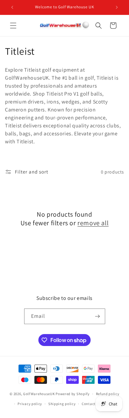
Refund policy (107, 393)
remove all (92, 223)
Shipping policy (62, 403)
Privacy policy (30, 403)
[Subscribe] (97, 316)
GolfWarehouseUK (39, 393)
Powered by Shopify (73, 393)
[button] (13, 25)
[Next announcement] (116, 7)
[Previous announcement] (12, 7)
